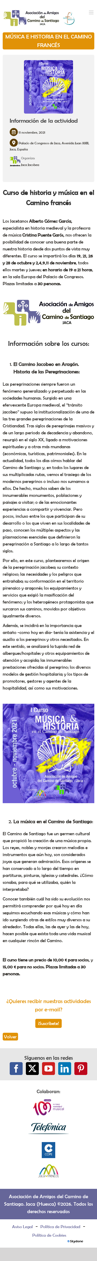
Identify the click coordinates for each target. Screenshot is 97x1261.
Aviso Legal (22, 1226)
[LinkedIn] (64, 1068)
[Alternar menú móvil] (91, 12)
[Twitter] (32, 1068)
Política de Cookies (49, 1235)
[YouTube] (48, 1068)
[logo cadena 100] (48, 1102)
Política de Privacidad (60, 1226)
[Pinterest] (80, 1068)
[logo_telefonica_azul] (48, 1123)
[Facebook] (16, 1068)
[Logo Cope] (48, 1145)
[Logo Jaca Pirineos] (48, 1166)
